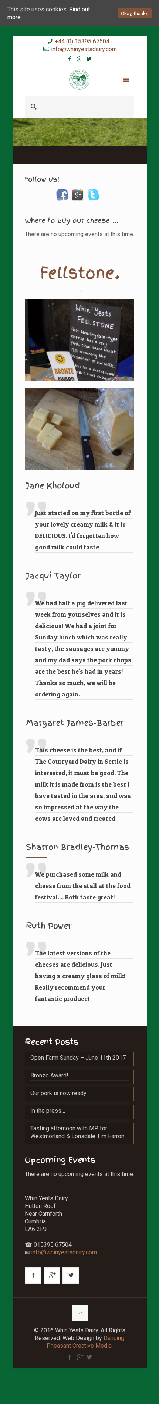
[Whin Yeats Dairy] (79, 79)
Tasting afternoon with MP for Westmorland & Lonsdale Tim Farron (77, 1132)
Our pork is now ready (58, 1093)
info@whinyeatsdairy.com (84, 49)
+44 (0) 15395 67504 (82, 41)
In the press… (47, 1110)
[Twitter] (89, 59)
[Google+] (80, 59)
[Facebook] (70, 59)
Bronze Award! (49, 1075)
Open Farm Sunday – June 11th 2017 (78, 1057)
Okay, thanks (134, 13)
